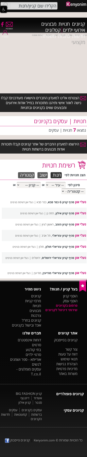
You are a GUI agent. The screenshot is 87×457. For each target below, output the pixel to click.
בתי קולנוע (33, 349)
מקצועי (78, 42)
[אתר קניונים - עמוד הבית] (83, 291)
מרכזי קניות (33, 300)
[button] (3, 9)
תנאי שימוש (69, 359)
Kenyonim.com (44, 440)
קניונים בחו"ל (31, 320)
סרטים (36, 344)
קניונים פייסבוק (19, 440)
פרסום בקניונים (66, 305)
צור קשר (71, 349)
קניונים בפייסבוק (65, 339)
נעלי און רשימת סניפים (21, 202)
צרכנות (36, 315)
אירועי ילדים (74, 30)
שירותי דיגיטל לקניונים (61, 310)
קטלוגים (53, 30)
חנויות (64, 24)
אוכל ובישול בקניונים (26, 325)
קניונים (78, 24)
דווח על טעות (67, 354)
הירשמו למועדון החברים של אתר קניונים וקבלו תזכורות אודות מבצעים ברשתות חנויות (40, 146)
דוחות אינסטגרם (29, 339)
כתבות (64, 36)
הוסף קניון (70, 296)
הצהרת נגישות (66, 363)
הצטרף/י (9, 28)
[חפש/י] (6, 5)
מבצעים (48, 24)
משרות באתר (68, 373)
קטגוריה (27, 175)
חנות (57, 175)
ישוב (43, 175)
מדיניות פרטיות (66, 368)
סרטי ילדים (33, 354)
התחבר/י (5, 36)
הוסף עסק (70, 300)
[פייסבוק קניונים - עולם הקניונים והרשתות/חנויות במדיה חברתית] (2, 24)
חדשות (78, 36)
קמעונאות (20, 414)
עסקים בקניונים (32, 410)
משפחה (48, 36)
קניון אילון (24, 402)
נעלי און (80, 202)
